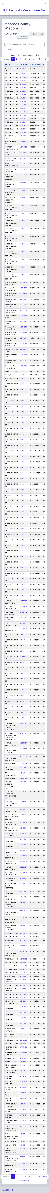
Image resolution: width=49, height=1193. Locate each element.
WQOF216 (23, 1087)
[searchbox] (24, 44)
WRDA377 (23, 884)
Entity (7, 64)
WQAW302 (23, 833)
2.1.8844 (9, 1190)
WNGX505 (23, 1058)
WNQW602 (23, 612)
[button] (45, 3)
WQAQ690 (23, 74)
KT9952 (22, 169)
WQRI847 (23, 375)
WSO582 (23, 153)
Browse (12, 10)
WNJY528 (23, 723)
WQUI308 (23, 891)
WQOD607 (23, 601)
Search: (11, 49)
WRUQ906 (23, 966)
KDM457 (22, 205)
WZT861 (22, 651)
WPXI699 (23, 878)
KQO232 (22, 718)
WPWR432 (23, 1047)
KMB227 (22, 634)
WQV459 (23, 782)
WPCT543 (23, 1029)
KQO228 (22, 378)
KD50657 (23, 801)
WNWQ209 (23, 764)
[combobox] (24, 45)
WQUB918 (23, 1126)
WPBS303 (23, 68)
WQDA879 (23, 748)
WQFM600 (23, 147)
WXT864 (22, 645)
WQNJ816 (23, 767)
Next (45, 59)
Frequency (34, 64)
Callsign (23, 64)
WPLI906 (23, 77)
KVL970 (22, 190)
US (19, 10)
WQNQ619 (23, 316)
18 (39, 59)
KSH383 (22, 1141)
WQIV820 (23, 299)
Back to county (38, 34)
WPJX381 (23, 976)
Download (23, 37)
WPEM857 (23, 175)
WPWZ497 (23, 1076)
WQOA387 (23, 969)
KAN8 (21, 371)
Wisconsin (27, 10)
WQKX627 (23, 656)
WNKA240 (23, 940)
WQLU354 (23, 321)
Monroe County (40, 10)
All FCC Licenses (24, 1180)
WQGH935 (23, 282)
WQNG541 (23, 828)
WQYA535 (23, 136)
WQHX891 (23, 980)
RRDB (4, 10)
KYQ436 (22, 1065)
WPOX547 (23, 1104)
